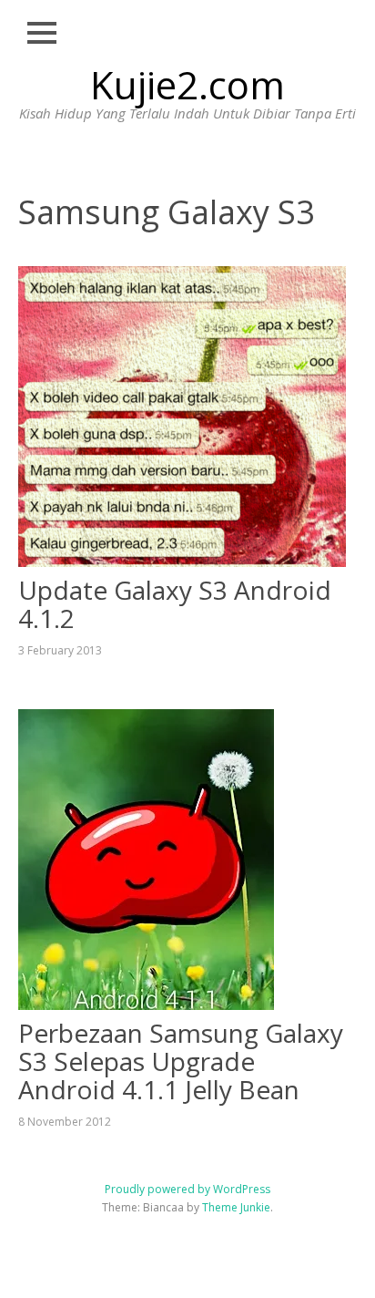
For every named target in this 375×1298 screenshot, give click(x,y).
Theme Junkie (236, 1207)
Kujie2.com (187, 84)
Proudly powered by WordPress (187, 1189)
